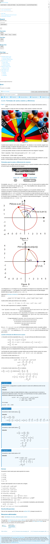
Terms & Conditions (28, 540)
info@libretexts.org (14, 542)
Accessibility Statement (36, 540)
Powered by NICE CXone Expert (18, 537)
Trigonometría (35, 97)
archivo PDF (27, 511)
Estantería (14, 97)
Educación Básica (24, 97)
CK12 (34, 521)
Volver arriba (3, 531)
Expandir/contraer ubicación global (48, 97)
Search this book (3, 20)
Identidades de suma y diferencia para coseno (16, 517)
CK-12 (9, 521)
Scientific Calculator (6, 65)
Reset (2, 32)
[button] (4, 73)
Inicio (6, 97)
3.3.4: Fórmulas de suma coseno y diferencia (16, 520)
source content (40, 521)
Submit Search (3, 24)
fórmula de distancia (12, 294)
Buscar (3, 95)
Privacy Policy (21, 540)
